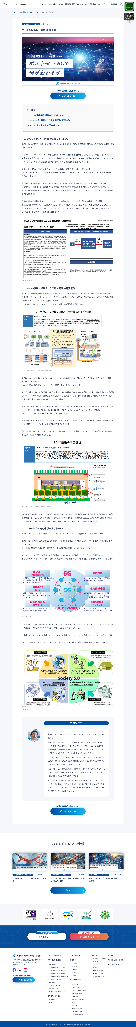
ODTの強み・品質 (82, 4)
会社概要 (74, 966)
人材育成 (74, 1005)
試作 (50, 1002)
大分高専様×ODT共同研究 (81, 1014)
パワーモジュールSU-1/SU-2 (57, 967)
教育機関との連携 (77, 1008)
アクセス (74, 975)
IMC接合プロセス (54, 988)
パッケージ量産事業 (54, 955)
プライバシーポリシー (114, 965)
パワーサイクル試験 (55, 985)
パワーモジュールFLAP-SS (57, 973)
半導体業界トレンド (25, 12)
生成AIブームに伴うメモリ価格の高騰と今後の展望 (106, 879)
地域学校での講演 (78, 1011)
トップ (14, 12)
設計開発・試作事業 (54, 996)
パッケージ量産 (46, 4)
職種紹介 (96, 967)
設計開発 (52, 999)
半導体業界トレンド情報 (115, 960)
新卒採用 (96, 961)
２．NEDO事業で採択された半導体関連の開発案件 (48, 120)
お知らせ (110, 955)
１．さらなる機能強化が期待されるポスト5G (45, 115)
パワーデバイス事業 (54, 960)
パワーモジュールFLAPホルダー (58, 976)
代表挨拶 (74, 963)
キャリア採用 (97, 964)
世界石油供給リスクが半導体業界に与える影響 (29, 879)
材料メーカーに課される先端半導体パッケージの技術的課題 (67, 879)
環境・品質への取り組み (79, 999)
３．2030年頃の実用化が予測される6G (43, 125)
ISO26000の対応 (77, 993)
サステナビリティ (75, 980)
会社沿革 (74, 972)
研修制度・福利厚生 (99, 970)
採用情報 (94, 955)
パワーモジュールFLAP (56, 970)
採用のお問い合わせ (99, 976)
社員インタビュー (98, 973)
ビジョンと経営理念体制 (79, 990)
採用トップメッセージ (99, 958)
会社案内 (73, 960)
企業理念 (74, 969)
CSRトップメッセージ (78, 987)
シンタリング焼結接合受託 (56, 991)
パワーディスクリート (55, 979)
